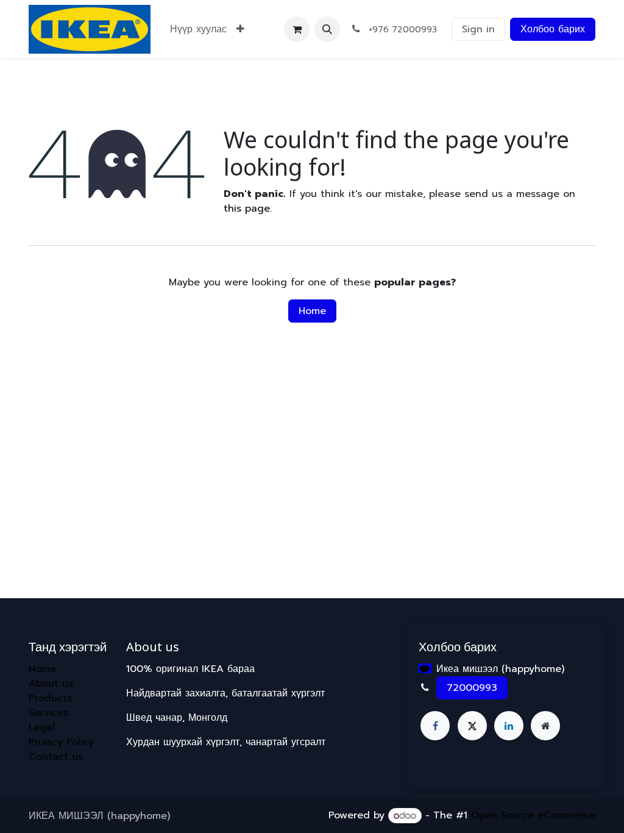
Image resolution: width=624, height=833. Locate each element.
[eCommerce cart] (297, 29)
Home (312, 311)
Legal (42, 727)
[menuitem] (198, 29)
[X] (472, 725)
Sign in (478, 29)
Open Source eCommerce (533, 816)
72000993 (472, 688)
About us (51, 683)
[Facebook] (435, 725)
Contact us (56, 756)
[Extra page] (545, 725)
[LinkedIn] (508, 725)
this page (247, 208)
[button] (327, 29)
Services (48, 713)
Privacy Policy (61, 742)
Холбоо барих (552, 29)
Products (50, 698)
